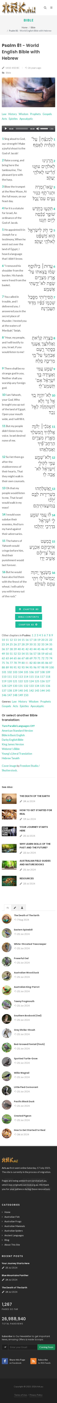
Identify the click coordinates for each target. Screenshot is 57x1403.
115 (31, 676)
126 (42, 681)
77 (11, 662)
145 (48, 690)
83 (34, 662)
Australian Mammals (14, 1226)
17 (31, 639)
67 (23, 658)
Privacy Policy (35, 1395)
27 (19, 644)
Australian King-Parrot (27, 986)
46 (42, 649)
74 (50, 658)
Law (4, 114)
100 (51, 667)
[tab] (8, 907)
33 (42, 644)
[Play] (5, 128)
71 (38, 658)
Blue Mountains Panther (15, 1275)
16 (27, 639)
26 (15, 644)
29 (27, 644)
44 (34, 649)
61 (50, 653)
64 (11, 658)
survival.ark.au (38, 1180)
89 (7, 667)
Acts (4, 118)
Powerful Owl (21, 958)
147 (9, 695)
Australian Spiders (13, 1230)
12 (11, 639)
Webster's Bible (11, 748)
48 (50, 649)
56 (31, 653)
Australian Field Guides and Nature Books (35, 862)
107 (37, 672)
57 (34, 653)
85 (42, 662)
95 (31, 667)
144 (42, 690)
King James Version (13, 744)
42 (27, 649)
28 (23, 644)
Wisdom (23, 114)
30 (31, 644)
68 (27, 658)
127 (48, 681)
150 (26, 695)
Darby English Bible (12, 739)
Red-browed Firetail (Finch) (29, 1044)
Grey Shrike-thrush (24, 1029)
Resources (27, 878)
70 (34, 658)
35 (50, 644)
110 (4, 676)
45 (38, 649)
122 (20, 681)
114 (26, 676)
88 (3, 667)
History (12, 114)
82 (31, 662)
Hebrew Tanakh (10, 758)
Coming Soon (46, 1347)
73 (46, 658)
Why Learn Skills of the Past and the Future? (35, 845)
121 (15, 681)
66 (19, 658)
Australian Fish (12, 1216)
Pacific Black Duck (24, 1101)
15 (23, 639)
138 (9, 690)
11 (7, 639)
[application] (28, 129)
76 (7, 662)
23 (3, 644)
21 (46, 639)
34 (46, 644)
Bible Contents (28, 617)
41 (23, 649)
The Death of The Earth (35, 796)
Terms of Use (20, 1395)
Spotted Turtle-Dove (26, 1058)
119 (4, 681)
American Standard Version (17, 730)
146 (4, 695)
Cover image (9, 765)
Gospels (47, 114)
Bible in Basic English (13, 735)
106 (31, 672)
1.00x (52, 129)
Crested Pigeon (22, 1115)
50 (7, 653)
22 (50, 639)
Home (25, 27)
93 (23, 667)
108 (42, 672)
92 (19, 667)
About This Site (12, 1244)
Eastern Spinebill (23, 929)
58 (38, 653)
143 (37, 690)
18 (34, 639)
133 (31, 685)
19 (38, 639)
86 (46, 662)
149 (20, 695)
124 (31, 681)
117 (42, 676)
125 (37, 681)
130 (15, 685)
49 (3, 653)
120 (9, 681)
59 (42, 653)
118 (48, 676)
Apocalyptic (26, 118)
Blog (6, 1240)
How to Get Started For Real (29, 1130)
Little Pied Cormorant (26, 1087)
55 (27, 653)
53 (19, 653)
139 (15, 690)
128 (4, 685)
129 (9, 685)
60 (46, 653)
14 (19, 639)
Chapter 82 (27, 624)
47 (46, 649)
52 (15, 653)
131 (20, 685)
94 (27, 667)
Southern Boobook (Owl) (28, 1015)
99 (46, 667)
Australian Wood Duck (26, 972)
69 (31, 658)
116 (37, 676)
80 (23, 662)
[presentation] (7, 908)
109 (48, 672)
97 (38, 667)
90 (11, 667)
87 (50, 662)
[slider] (44, 128)
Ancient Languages (14, 1235)
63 (7, 658)
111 (9, 676)
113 (20, 676)
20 (42, 639)
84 (38, 662)
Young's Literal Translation (17, 753)
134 (37, 685)
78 (15, 662)
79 (19, 662)
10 (3, 639)
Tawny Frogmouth (24, 1001)
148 (15, 695)
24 (7, 644)
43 (31, 649)
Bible (29, 20)
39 (15, 649)
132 (26, 685)
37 (7, 649)
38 (11, 649)
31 (34, 644)
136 (48, 685)
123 (26, 681)
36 (3, 649)
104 (20, 672)
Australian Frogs (12, 1221)
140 (20, 690)
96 (34, 667)
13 (15, 639)
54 (23, 653)
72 (42, 658)
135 (42, 685)
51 (11, 653)
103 (15, 672)
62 (3, 658)
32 (38, 644)
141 (26, 690)
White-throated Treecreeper (30, 944)
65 (15, 658)
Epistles (13, 118)
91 (15, 667)
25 (11, 644)
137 (4, 690)
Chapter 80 (30, 609)
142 (31, 690)
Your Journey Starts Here (15, 1263)
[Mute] (37, 128)
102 (9, 672)
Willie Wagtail (21, 1072)
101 (4, 672)
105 (26, 672)
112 (15, 676)
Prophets (35, 114)
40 (19, 649)
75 (3, 662)
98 (42, 667)
